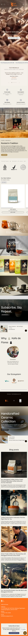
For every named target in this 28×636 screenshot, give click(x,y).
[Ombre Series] (4, 439)
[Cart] (26, 4)
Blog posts (14, 449)
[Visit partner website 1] (7, 381)
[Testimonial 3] (13, 82)
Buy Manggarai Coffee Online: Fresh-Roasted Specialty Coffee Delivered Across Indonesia (12, 481)
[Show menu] (1, 4)
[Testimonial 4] (14, 82)
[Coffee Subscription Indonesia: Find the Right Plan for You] (14, 503)
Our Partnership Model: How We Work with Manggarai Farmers (14, 591)
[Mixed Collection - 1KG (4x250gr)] (4, 329)
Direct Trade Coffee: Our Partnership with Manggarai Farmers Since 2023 (13, 554)
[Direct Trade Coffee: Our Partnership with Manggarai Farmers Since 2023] (14, 539)
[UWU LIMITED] (13, 196)
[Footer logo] (2, 601)
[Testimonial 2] (12, 82)
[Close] (26, 624)
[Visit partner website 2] (14, 381)
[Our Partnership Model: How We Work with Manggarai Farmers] (14, 575)
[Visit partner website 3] (21, 381)
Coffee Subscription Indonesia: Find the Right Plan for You (13, 518)
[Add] (26, 331)
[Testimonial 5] (15, 82)
